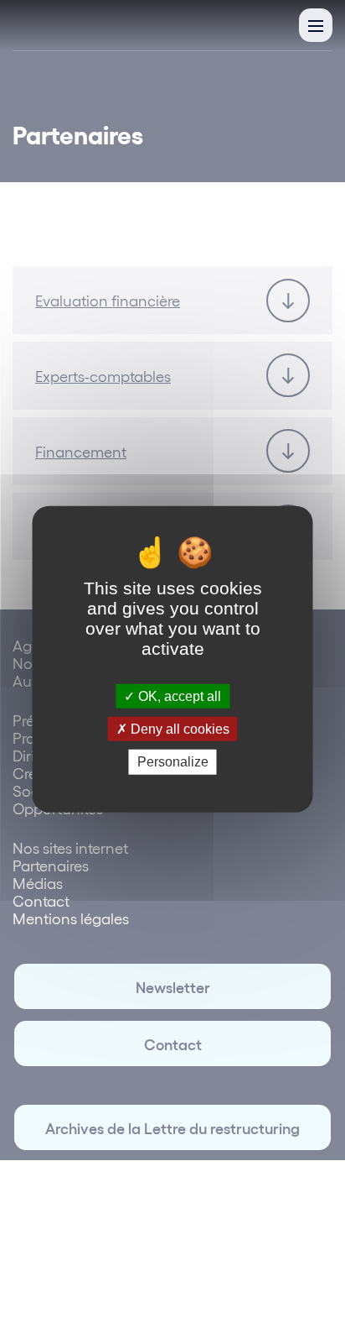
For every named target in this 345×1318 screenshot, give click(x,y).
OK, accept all (178, 696)
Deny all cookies (178, 729)
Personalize (173, 762)
